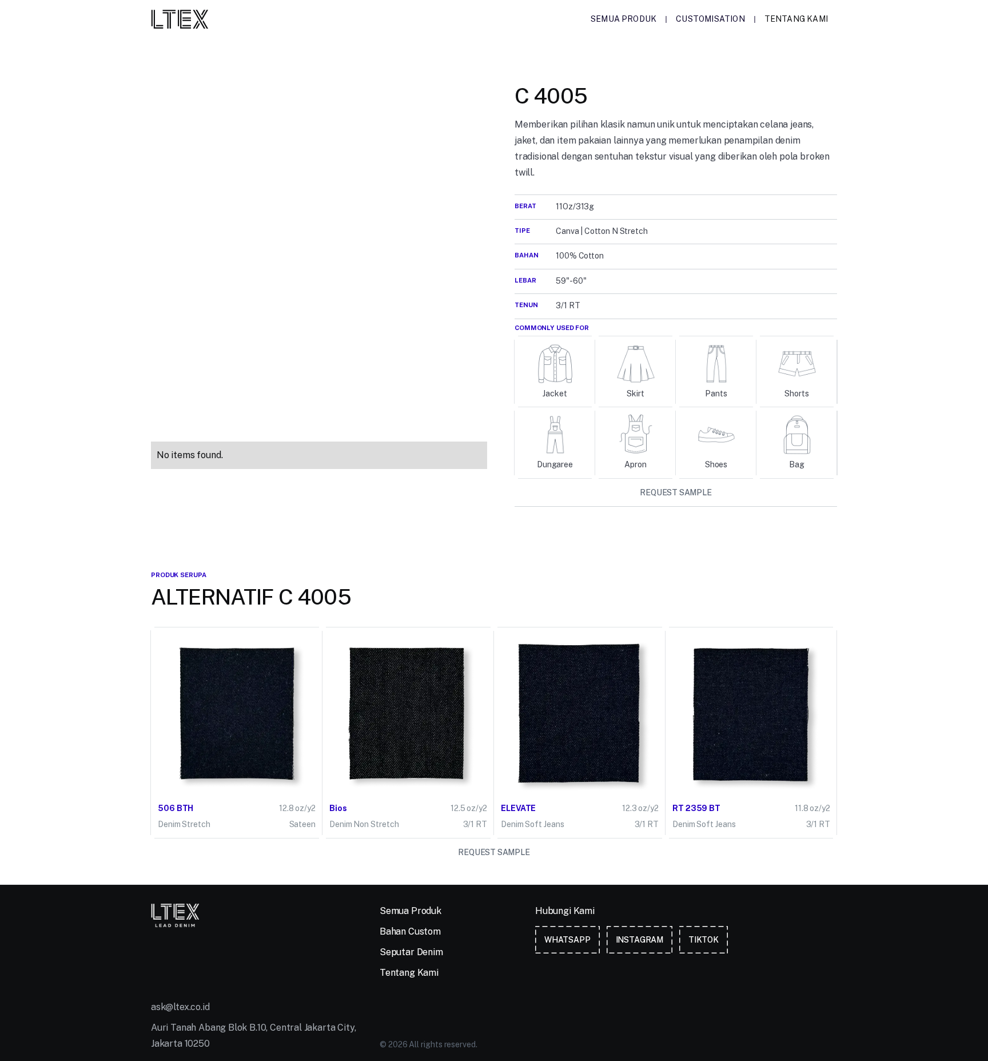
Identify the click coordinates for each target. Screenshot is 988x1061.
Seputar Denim (411, 952)
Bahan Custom (410, 931)
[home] (180, 19)
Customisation (710, 18)
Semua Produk (623, 18)
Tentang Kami (796, 18)
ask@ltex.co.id (180, 1007)
